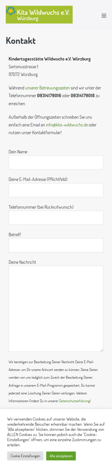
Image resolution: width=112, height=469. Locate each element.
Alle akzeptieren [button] (61, 455)
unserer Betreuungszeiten (47, 88)
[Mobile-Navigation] (104, 15)
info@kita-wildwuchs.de (67, 125)
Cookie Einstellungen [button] (25, 455)
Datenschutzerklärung (74, 400)
